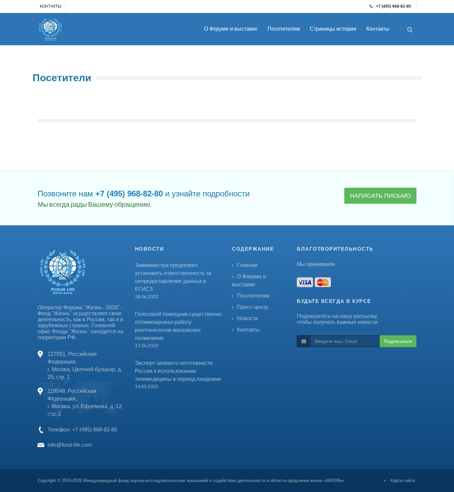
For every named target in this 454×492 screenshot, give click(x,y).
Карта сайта (403, 480)
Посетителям (284, 29)
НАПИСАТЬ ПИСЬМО (380, 195)
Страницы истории (333, 29)
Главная (247, 265)
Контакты (377, 29)
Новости (247, 318)
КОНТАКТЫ (50, 6)
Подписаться (398, 341)
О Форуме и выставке (231, 29)
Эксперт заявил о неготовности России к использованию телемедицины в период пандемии (178, 371)
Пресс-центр (252, 307)
